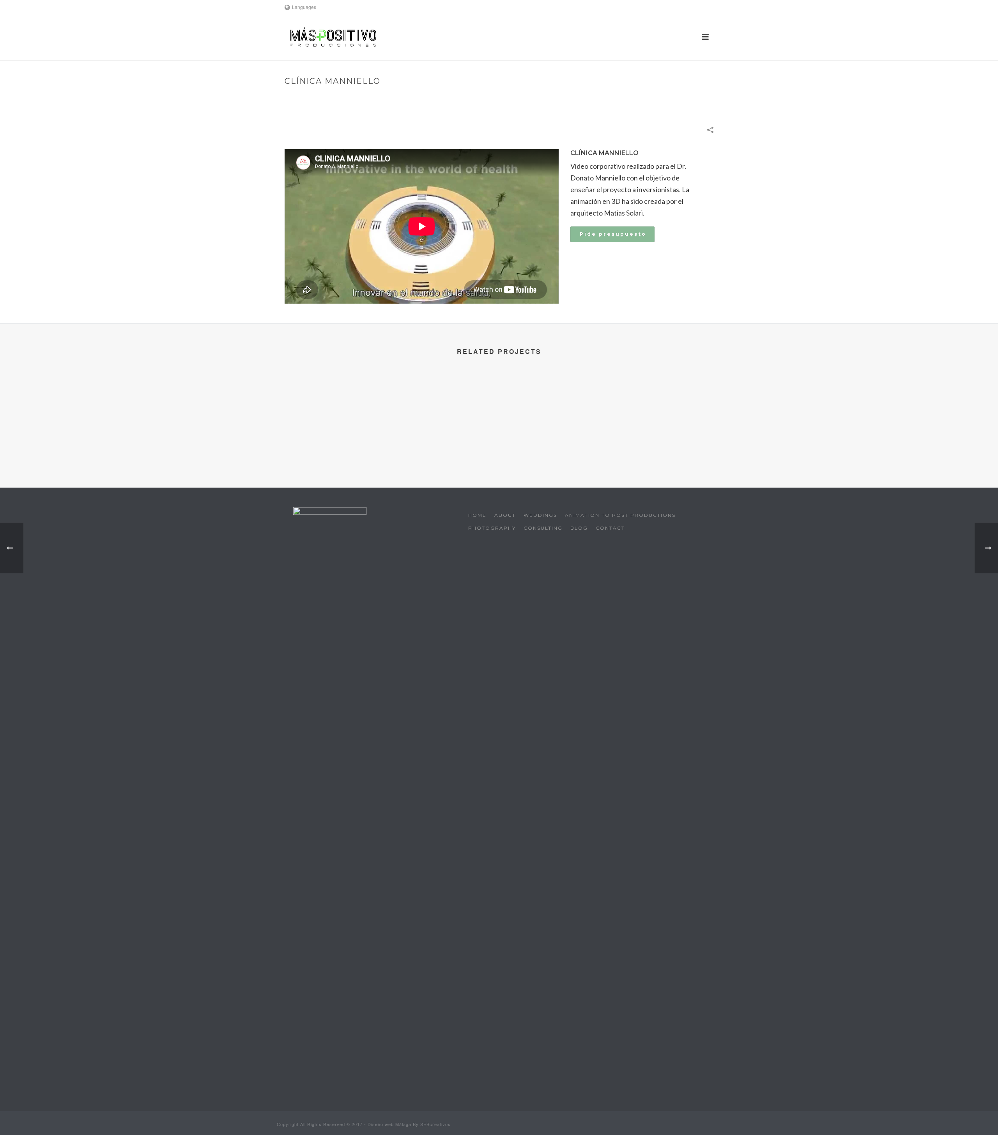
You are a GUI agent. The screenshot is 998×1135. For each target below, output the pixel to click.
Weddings (540, 515)
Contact (610, 528)
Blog (579, 528)
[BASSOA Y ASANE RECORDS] (665, 406)
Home (609, 97)
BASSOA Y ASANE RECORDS (666, 443)
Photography (492, 528)
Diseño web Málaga (389, 1124)
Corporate (637, 97)
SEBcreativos (435, 1124)
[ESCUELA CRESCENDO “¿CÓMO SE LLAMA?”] (554, 406)
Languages (304, 7)
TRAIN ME (443, 443)
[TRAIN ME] (443, 406)
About (505, 515)
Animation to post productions (620, 515)
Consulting (543, 528)
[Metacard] (332, 406)
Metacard (332, 443)
